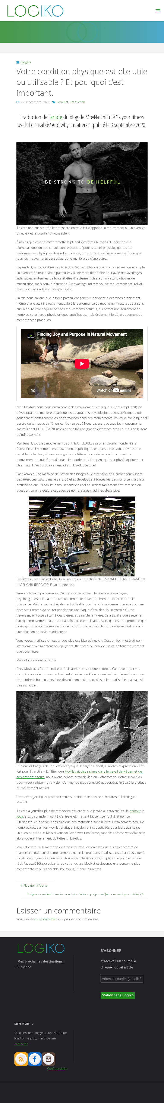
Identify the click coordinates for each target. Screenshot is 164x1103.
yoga (19, 816)
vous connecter (45, 919)
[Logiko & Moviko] (35, 11)
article (56, 117)
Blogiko (26, 62)
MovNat (62, 102)
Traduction (77, 102)
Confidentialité (57, 1069)
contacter (21, 1044)
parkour (135, 811)
